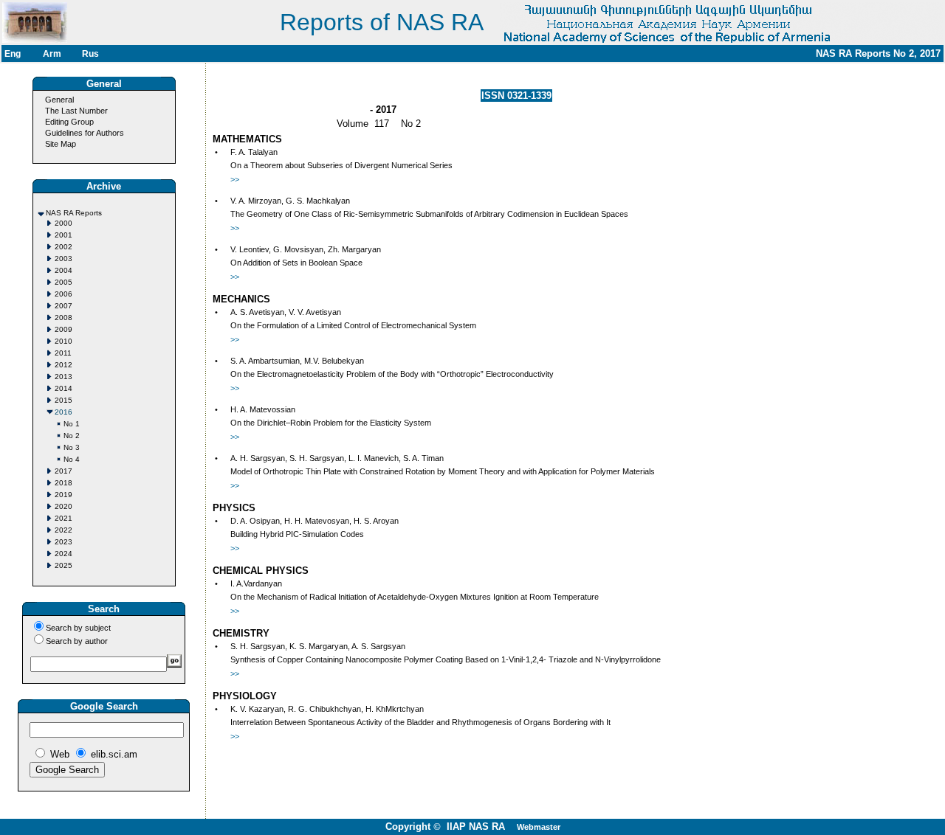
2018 (63, 483)
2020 (63, 506)
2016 (63, 412)
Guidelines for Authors (84, 132)
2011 (63, 353)
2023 (63, 542)
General (59, 99)
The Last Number (76, 110)
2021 (63, 518)
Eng (12, 54)
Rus (90, 54)
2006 (63, 294)
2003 (63, 258)
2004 (63, 270)
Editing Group (69, 121)
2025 (63, 565)
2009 (63, 329)
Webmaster (538, 826)
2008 (63, 317)
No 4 (71, 459)
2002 (63, 247)
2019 (63, 495)
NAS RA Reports (74, 213)
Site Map (60, 143)
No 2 (71, 436)
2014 (63, 388)
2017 (63, 471)
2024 (63, 554)
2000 (63, 223)
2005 (63, 282)
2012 (63, 365)
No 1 (71, 424)
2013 (63, 377)
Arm (52, 54)
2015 (63, 400)
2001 (63, 235)
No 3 (71, 447)
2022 (63, 530)
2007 (63, 306)
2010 (63, 341)
